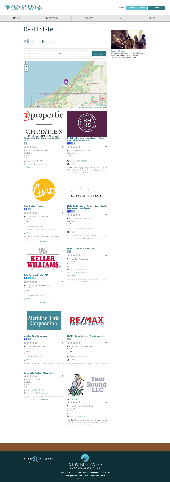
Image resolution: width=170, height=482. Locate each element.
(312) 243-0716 (39, 390)
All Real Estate (40, 41)
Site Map (94, 472)
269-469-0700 (38, 161)
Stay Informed (157, 7)
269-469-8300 (82, 161)
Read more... (87, 172)
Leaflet (79, 107)
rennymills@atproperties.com (40, 393)
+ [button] (26, 66)
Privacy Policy (82, 472)
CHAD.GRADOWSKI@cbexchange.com (43, 230)
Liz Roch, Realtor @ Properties (80, 248)
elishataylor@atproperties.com (84, 229)
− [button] (26, 69)
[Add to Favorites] (63, 147)
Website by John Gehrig (85, 478)
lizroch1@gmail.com (80, 272)
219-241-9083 (38, 227)
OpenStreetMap (94, 107)
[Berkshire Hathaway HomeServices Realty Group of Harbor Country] (66, 82)
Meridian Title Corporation (35, 336)
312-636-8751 (82, 269)
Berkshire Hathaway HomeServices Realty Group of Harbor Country (86, 139)
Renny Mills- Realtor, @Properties (39, 373)
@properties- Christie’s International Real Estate (42, 139)
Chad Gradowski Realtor (34, 206)
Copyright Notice (66, 472)
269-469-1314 (38, 357)
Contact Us (105, 472)
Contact (121, 7)
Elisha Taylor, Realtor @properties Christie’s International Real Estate (87, 207)
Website (28, 167)
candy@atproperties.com (38, 164)
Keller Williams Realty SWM (36, 275)
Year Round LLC (74, 399)
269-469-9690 (82, 416)
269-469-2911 (38, 296)
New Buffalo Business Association (23, 7)
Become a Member (137, 7)
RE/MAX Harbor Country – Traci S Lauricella (86, 336)
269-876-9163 (82, 357)
